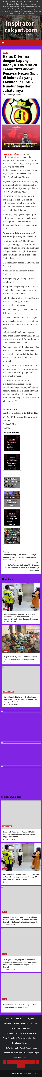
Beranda (5, 1)
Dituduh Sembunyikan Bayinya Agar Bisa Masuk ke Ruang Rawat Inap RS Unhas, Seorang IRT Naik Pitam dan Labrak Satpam (21, 616)
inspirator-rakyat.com (21, 26)
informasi (30, 1)
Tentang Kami (21, 1)
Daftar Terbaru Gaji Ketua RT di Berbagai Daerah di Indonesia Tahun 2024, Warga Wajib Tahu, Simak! (22, 566)
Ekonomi (10, 4)
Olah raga (32, 4)
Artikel (37, 1)
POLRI (12, 691)
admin (18, 94)
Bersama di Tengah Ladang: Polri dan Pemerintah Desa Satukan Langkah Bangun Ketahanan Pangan (21, 8)
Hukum (16, 4)
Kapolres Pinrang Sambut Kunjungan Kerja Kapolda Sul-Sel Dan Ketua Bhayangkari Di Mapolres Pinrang (19, 556)
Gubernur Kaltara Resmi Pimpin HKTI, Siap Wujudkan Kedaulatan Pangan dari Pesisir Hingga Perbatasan (19, 834)
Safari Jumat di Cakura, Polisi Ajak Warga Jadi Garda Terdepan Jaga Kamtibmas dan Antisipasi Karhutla (20, 699)
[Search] (38, 44)
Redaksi (12, 1)
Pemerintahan (7, 826)
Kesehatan (24, 4)
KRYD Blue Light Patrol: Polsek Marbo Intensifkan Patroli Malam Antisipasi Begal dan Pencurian (21, 13)
